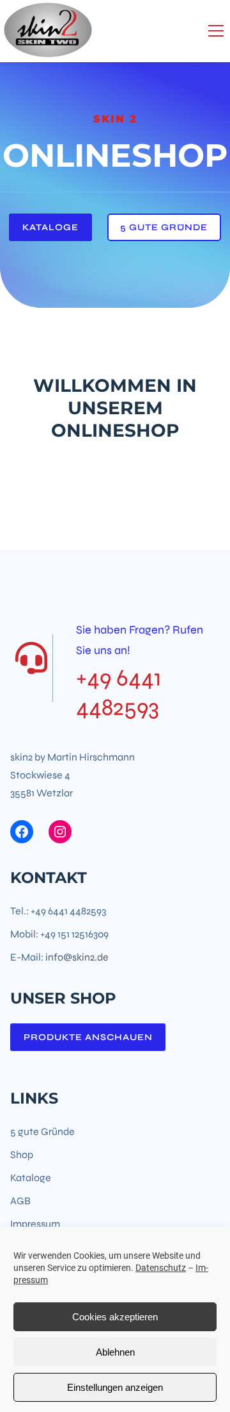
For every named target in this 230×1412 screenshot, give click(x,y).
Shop (21, 1154)
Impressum (35, 1224)
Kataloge (50, 227)
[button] (216, 31)
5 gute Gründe (164, 227)
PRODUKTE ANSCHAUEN (88, 1037)
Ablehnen (115, 1352)
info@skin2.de (77, 957)
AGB (20, 1201)
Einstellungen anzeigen (115, 1387)
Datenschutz (160, 1268)
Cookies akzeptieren (115, 1316)
